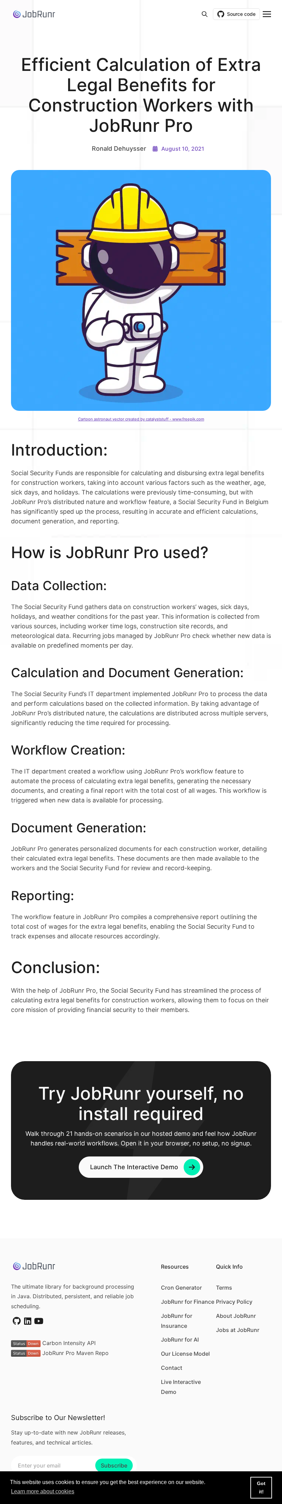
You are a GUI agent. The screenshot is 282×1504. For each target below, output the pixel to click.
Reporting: (44, 895)
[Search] (204, 14)
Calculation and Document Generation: (129, 672)
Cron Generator (181, 1287)
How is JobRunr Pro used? (112, 552)
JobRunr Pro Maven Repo (75, 1353)
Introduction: (61, 449)
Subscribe (114, 1465)
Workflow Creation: (70, 750)
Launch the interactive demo (134, 1167)
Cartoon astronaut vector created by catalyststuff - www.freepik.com (141, 419)
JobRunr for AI (180, 1339)
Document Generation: (80, 827)
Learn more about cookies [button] (42, 1491)
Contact (171, 1367)
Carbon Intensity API (68, 1343)
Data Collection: (60, 585)
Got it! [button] (261, 1487)
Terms (224, 1287)
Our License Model (185, 1353)
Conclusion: (57, 967)
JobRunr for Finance (187, 1301)
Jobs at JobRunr (237, 1329)
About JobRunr (236, 1315)
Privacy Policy (234, 1301)
